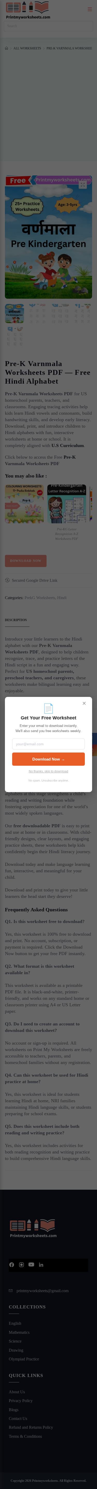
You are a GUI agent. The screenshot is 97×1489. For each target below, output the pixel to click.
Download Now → (48, 759)
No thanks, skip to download (48, 771)
